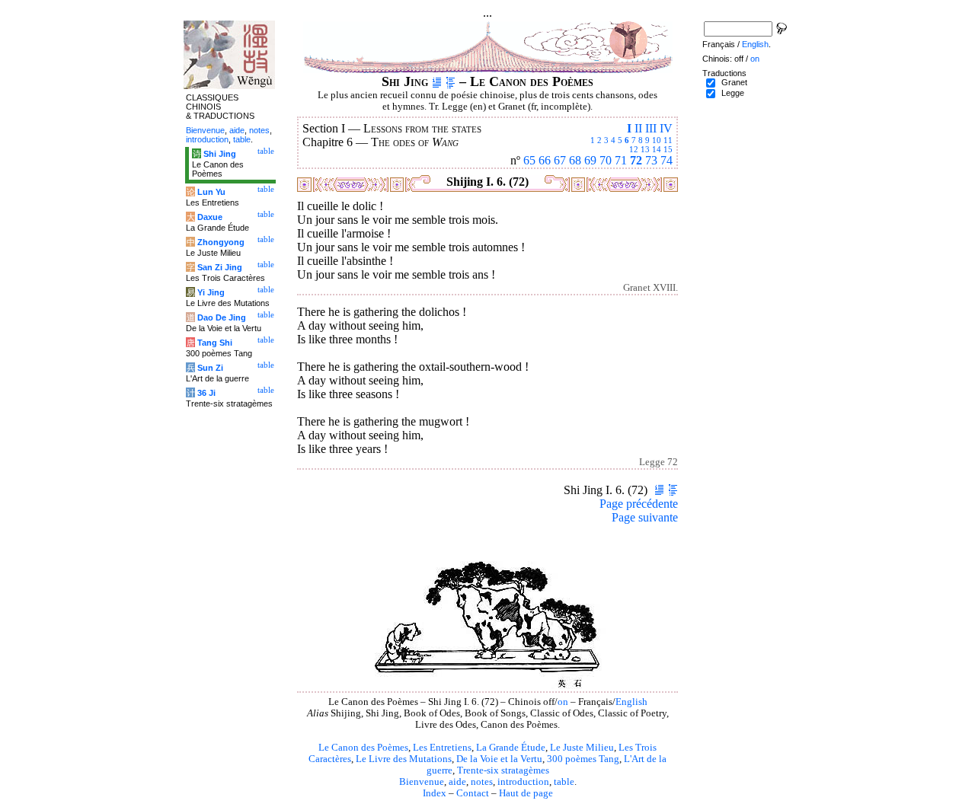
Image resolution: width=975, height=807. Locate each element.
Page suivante (645, 517)
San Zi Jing (219, 267)
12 (633, 149)
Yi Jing (211, 292)
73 (651, 160)
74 (666, 160)
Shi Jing (219, 153)
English (631, 702)
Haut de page (526, 793)
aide (457, 782)
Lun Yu (211, 191)
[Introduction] (437, 81)
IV (666, 128)
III (651, 128)
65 (529, 160)
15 (668, 149)
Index (434, 793)
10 (656, 140)
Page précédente (638, 503)
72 (636, 160)
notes (482, 782)
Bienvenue (421, 782)
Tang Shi (214, 342)
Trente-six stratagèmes (503, 770)
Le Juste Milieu (582, 747)
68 (575, 160)
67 (560, 160)
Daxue (209, 217)
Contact (472, 793)
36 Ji (206, 392)
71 (621, 160)
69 (590, 160)
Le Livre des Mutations (404, 759)
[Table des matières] (451, 81)
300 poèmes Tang (583, 759)
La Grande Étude (510, 747)
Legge (732, 92)
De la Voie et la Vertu (499, 759)
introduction (523, 782)
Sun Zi (210, 367)
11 (668, 140)
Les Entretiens (442, 747)
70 (605, 160)
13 (645, 149)
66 (545, 160)
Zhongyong (221, 242)
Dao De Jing (221, 317)
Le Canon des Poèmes (363, 747)
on (563, 702)
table (564, 782)
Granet (734, 82)
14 (656, 149)
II (638, 128)
